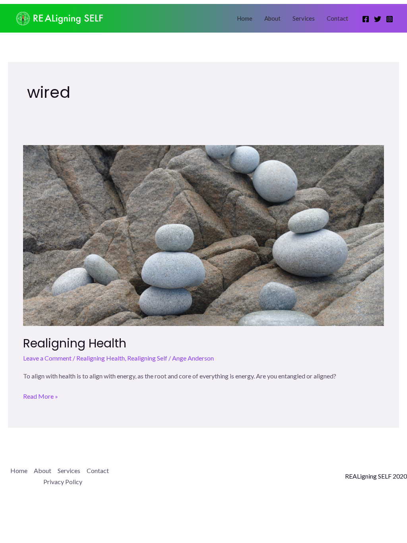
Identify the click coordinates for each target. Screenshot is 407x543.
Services (304, 18)
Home (244, 18)
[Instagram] (389, 19)
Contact (337, 18)
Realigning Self (147, 358)
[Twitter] (377, 19)
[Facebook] (365, 19)
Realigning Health (74, 343)
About (272, 18)
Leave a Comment (47, 358)
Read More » (40, 396)
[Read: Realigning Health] (203, 235)
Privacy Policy (62, 481)
